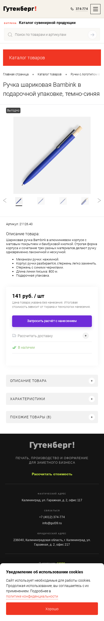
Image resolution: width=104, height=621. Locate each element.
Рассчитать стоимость (52, 474)
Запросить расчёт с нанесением (52, 321)
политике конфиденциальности (32, 596)
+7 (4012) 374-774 (52, 517)
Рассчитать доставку (35, 336)
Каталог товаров (27, 57)
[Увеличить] (52, 155)
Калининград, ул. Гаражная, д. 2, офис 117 (52, 500)
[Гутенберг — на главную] (20, 9)
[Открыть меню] (95, 9)
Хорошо (52, 609)
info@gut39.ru (52, 523)
